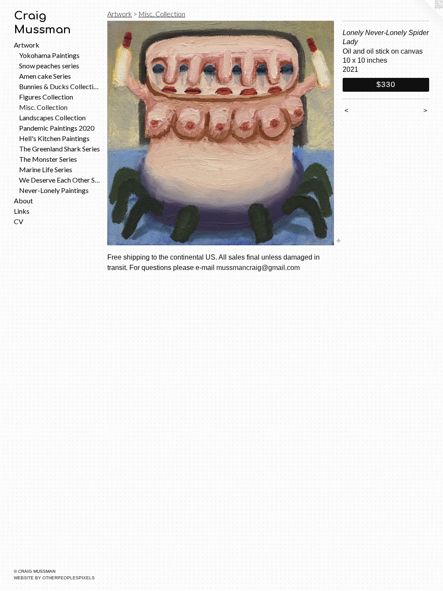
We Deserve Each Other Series (59, 180)
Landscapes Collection (52, 117)
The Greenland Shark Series (59, 149)
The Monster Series (48, 159)
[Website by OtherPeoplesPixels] (425, 17)
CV (18, 221)
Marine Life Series (45, 169)
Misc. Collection (43, 107)
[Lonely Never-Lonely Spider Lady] (220, 133)
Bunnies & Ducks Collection (59, 86)
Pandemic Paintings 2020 (56, 128)
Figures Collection (46, 97)
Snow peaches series (49, 65)
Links (21, 211)
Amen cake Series (45, 76)
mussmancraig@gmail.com (258, 267)
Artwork (26, 45)
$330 (385, 84)
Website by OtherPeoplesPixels (54, 577)
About (23, 200)
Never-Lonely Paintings (54, 190)
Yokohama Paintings (49, 55)
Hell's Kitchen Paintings (54, 138)
